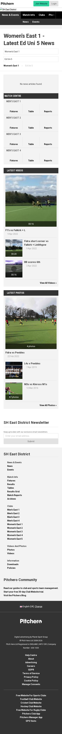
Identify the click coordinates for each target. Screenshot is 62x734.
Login (54, 3)
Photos (53, 14)
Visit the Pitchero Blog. (15, 595)
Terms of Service (31, 673)
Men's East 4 (13, 520)
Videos (10, 553)
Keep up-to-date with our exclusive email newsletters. (26, 432)
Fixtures (11, 480)
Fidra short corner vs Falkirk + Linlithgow (36, 243)
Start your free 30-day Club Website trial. (24, 592)
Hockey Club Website (31, 706)
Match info (29, 14)
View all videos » (48, 283)
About (31, 659)
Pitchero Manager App (31, 717)
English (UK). (32, 606)
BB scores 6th (32, 262)
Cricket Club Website (31, 703)
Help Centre (31, 655)
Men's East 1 (13, 510)
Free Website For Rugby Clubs (31, 710)
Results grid (13, 491)
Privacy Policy (31, 677)
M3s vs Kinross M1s (35, 384)
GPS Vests (31, 721)
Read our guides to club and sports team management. (31, 588)
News (26, 21)
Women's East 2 (15, 528)
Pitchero (7, 3)
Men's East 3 (13, 517)
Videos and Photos (16, 546)
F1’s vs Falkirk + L (15, 230)
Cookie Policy (31, 680)
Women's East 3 (15, 531)
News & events (10, 14)
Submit (31, 441)
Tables (10, 488)
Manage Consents (31, 684)
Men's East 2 (13, 513)
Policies (11, 568)
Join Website (41, 3)
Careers (31, 666)
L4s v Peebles (32, 363)
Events (35, 21)
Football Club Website (31, 699)
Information (13, 560)
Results (11, 484)
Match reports (14, 495)
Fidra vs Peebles (15, 352)
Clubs (42, 14)
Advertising (31, 662)
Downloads (13, 564)
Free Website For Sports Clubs (31, 695)
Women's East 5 (15, 539)
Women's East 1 (15, 524)
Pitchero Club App (31, 713)
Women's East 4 (15, 535)
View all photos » (48, 405)
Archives (11, 499)
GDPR (31, 669)
